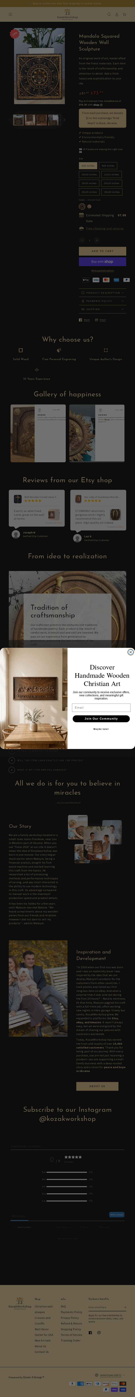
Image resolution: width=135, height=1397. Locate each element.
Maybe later (101, 729)
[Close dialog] (130, 652)
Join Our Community (101, 718)
